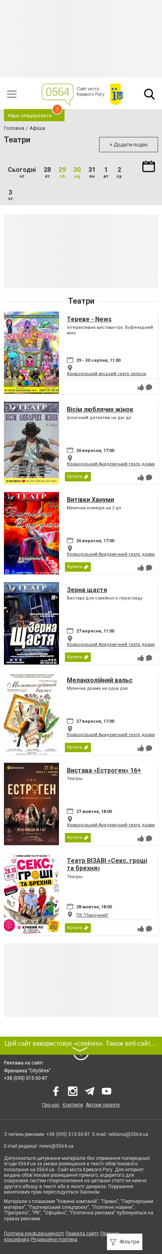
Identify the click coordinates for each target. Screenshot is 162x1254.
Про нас (51, 1105)
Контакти (73, 1105)
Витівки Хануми (90, 499)
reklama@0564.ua (128, 1134)
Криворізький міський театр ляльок (106, 373)
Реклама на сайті (23, 1063)
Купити (74, 476)
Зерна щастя (87, 590)
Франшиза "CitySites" (27, 1071)
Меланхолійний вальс (100, 680)
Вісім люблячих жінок (100, 409)
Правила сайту (82, 1233)
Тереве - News (89, 319)
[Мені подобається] (141, 387)
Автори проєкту (103, 1105)
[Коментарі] (149, 387)
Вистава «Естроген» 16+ (104, 770)
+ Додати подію (129, 145)
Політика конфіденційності (34, 1233)
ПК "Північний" (92, 915)
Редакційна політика (54, 1239)
